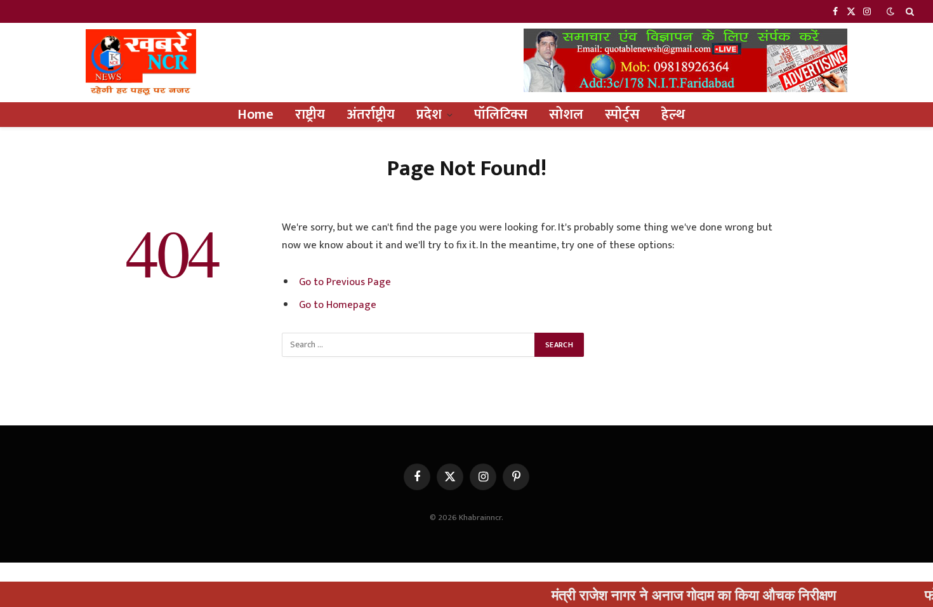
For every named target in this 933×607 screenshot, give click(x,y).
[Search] (908, 11)
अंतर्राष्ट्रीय (371, 114)
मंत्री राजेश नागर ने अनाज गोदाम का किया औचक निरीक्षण (678, 594)
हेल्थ (673, 114)
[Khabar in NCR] (141, 62)
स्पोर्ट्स (622, 114)
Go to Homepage (337, 305)
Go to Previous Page (345, 282)
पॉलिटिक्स (500, 114)
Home (255, 114)
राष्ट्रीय (310, 114)
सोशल (566, 114)
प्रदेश (429, 114)
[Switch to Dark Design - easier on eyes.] (890, 12)
